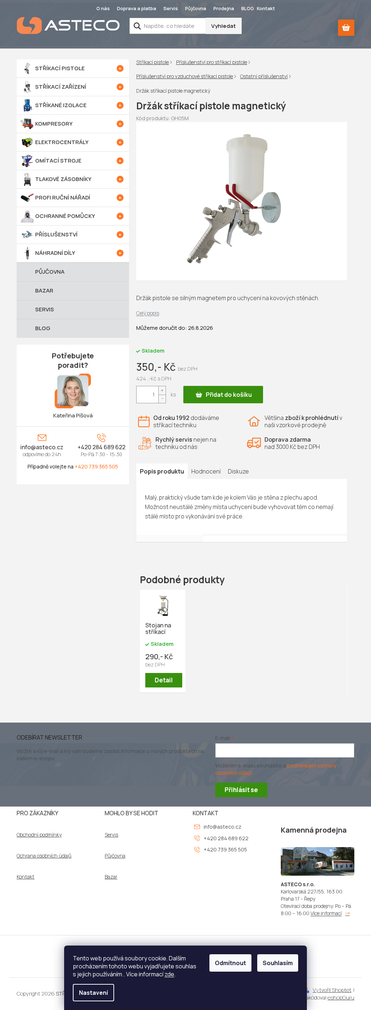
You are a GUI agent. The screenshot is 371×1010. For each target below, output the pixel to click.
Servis (170, 8)
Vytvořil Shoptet (332, 990)
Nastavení (93, 993)
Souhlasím (278, 963)
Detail (164, 680)
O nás (103, 8)
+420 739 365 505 (96, 466)
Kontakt (266, 8)
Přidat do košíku (229, 395)
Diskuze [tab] (238, 471)
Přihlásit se (241, 790)
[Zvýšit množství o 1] (162, 390)
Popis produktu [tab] (162, 471)
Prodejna (223, 8)
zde (169, 974)
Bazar (111, 876)
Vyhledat (223, 26)
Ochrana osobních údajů (44, 855)
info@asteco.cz (41, 447)
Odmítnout (230, 963)
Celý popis (147, 313)
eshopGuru (341, 997)
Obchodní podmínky (39, 834)
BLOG (247, 8)
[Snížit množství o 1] (162, 399)
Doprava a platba (136, 8)
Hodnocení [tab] (206, 471)
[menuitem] (73, 68)
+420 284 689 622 (101, 447)
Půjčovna (195, 8)
